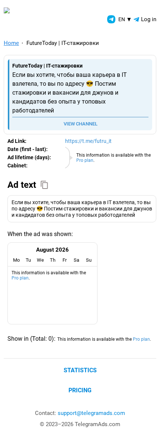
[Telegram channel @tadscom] (111, 19)
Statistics (80, 370)
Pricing (80, 390)
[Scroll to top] (146, 421)
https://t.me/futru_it (88, 141)
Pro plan (84, 160)
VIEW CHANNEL (80, 124)
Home (11, 43)
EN (124, 19)
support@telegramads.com (91, 413)
